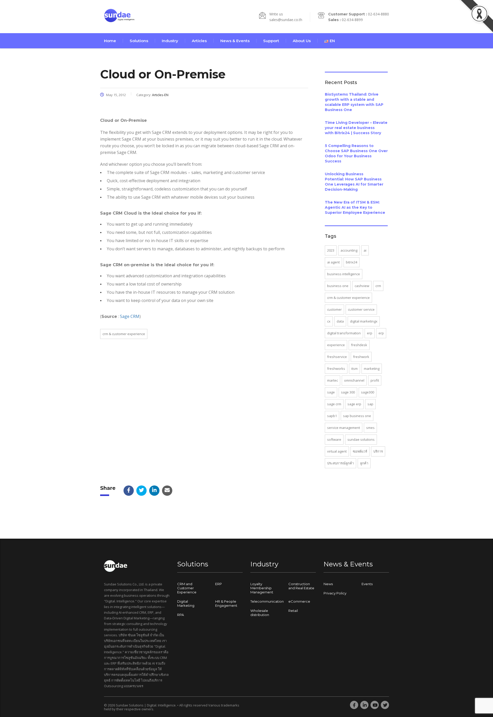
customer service (361, 309)
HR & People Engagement (226, 603)
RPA (180, 615)
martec (332, 380)
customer (334, 309)
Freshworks (336, 368)
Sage (331, 392)
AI (365, 250)
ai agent (333, 262)
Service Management (343, 427)
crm (378, 285)
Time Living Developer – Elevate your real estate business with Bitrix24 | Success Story (356, 127)
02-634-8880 (378, 14)
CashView (362, 285)
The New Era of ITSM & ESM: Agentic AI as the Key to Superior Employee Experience (355, 207)
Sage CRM (129, 316)
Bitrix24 (351, 262)
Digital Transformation (344, 333)
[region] (66, 677)
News (328, 584)
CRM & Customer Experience (123, 334)
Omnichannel (354, 380)
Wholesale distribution (259, 613)
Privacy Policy (335, 593)
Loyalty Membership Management (261, 588)
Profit (375, 380)
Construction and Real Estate (301, 586)
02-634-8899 (352, 19)
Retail (293, 611)
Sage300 (367, 392)
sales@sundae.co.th (285, 19)
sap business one (357, 415)
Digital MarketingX (363, 321)
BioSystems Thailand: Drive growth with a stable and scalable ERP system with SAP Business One (354, 102)
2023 (330, 250)
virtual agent (337, 451)
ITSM (354, 368)
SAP (370, 404)
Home (110, 41)
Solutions (139, 41)
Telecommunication (267, 601)
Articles (199, 41)
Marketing (372, 368)
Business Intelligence (343, 274)
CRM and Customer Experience (186, 588)
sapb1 (332, 415)
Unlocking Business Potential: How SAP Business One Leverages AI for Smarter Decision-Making (354, 182)
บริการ (378, 451)
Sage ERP (354, 404)
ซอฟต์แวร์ (360, 451)
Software (334, 439)
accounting (348, 250)
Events (367, 584)
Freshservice (337, 356)
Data (340, 321)
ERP (369, 333)
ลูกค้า (364, 463)
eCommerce (299, 601)
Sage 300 (348, 392)
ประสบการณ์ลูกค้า (340, 463)
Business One (337, 285)
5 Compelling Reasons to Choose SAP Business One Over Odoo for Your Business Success (356, 153)
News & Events (235, 41)
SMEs (370, 427)
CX (328, 321)
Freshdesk (359, 345)
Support (271, 41)
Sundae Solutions (361, 439)
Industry (170, 41)
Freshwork (361, 356)
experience (336, 345)
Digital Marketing (185, 603)
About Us (302, 41)
